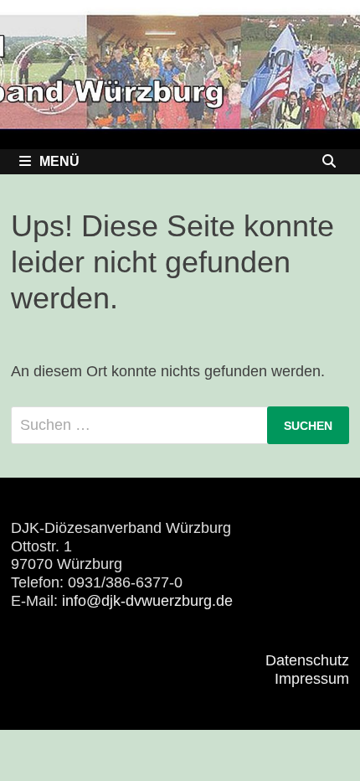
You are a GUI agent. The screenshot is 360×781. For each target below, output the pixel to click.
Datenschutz (307, 660)
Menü (59, 161)
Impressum (312, 678)
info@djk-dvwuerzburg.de (147, 600)
